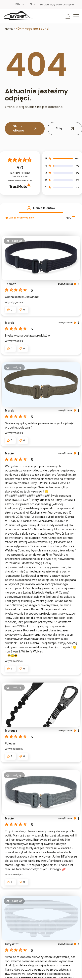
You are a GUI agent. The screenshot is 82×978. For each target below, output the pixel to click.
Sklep (59, 128)
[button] (29, 208)
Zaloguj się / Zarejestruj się (57, 4)
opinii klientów (20, 174)
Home (9, 29)
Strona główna (18, 128)
